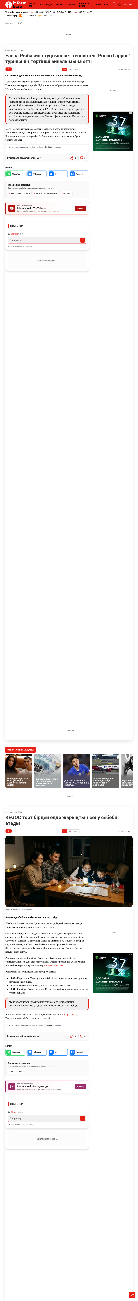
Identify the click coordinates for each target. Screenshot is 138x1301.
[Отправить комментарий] (82, 240)
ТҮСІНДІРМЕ (71, 5)
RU (130, 5)
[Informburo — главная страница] (16, 4)
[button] (40, 16)
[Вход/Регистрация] (124, 4)
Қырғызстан (70, 1014)
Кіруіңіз (14, 233)
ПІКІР (106, 5)
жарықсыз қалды (53, 965)
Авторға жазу (125, 69)
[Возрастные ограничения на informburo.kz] (113, 4)
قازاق (76, 69)
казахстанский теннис (47, 193)
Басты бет (9, 23)
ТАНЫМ (98, 5)
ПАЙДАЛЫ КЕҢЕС (84, 4)
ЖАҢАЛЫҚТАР (46, 5)
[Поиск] (119, 4)
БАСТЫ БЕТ (32, 4)
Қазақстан (16, 1072)
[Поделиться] (132, 1295)
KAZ (20, 23)
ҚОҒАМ (59, 5)
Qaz (70, 69)
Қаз (64, 69)
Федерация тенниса (20, 193)
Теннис (67, 193)
